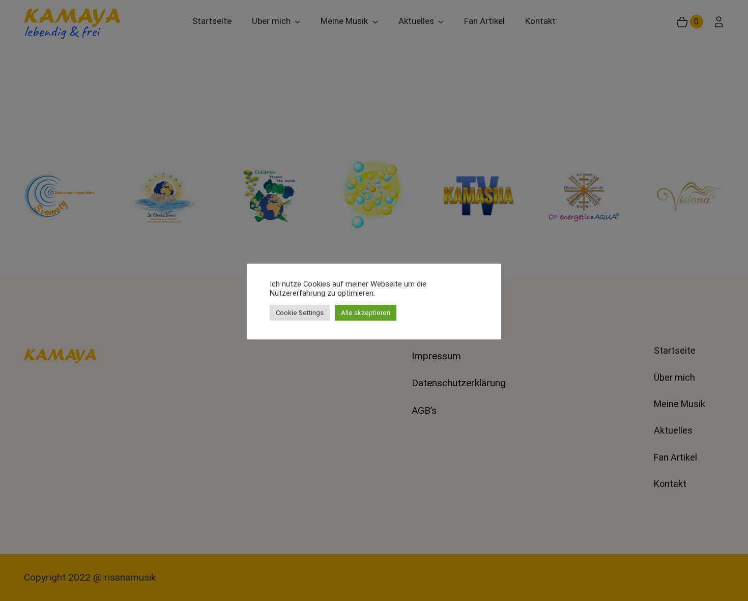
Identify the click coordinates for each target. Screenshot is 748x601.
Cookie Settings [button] (300, 313)
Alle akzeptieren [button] (365, 313)
